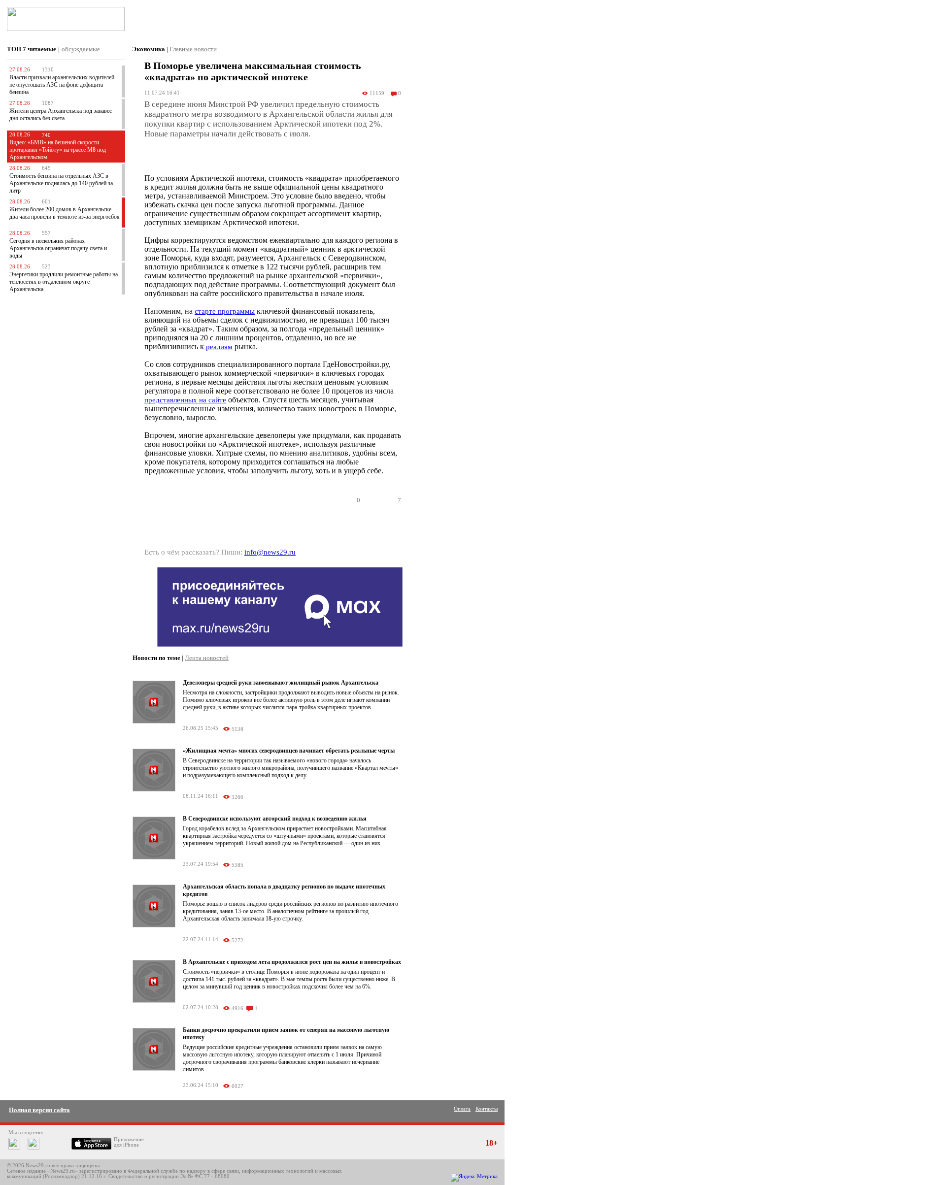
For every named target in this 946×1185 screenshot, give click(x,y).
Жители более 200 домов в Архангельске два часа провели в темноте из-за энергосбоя (64, 213)
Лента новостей (207, 657)
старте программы (225, 311)
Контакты (486, 1109)
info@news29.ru (270, 552)
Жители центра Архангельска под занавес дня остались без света (60, 114)
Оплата (462, 1109)
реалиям (218, 347)
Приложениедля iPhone (129, 1142)
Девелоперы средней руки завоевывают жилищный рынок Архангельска (280, 682)
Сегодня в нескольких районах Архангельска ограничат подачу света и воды (58, 248)
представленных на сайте (185, 400)
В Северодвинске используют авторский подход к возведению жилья (275, 818)
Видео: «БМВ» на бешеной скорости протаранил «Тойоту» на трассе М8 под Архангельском (57, 150)
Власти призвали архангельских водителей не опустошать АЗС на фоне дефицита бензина (61, 85)
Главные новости (193, 49)
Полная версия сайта (39, 1110)
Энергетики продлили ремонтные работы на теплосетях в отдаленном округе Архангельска (63, 282)
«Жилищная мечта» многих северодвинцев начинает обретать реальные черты (289, 750)
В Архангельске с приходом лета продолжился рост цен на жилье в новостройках (292, 961)
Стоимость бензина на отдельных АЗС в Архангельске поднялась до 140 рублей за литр (61, 183)
